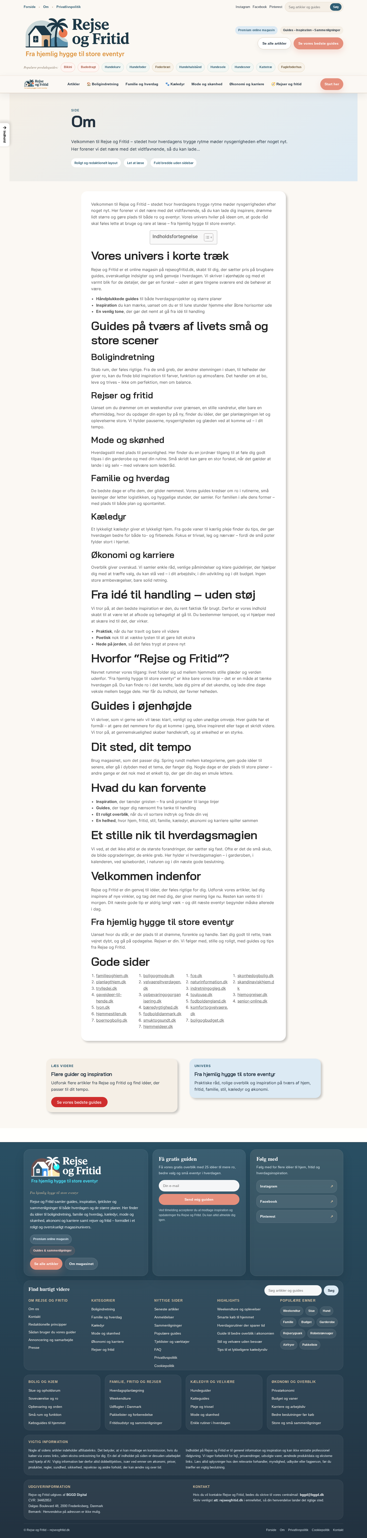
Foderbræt (162, 67)
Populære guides (167, 1333)
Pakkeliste (309, 1345)
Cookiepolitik (164, 1366)
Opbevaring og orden (45, 1407)
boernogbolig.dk (111, 1020)
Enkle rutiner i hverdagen (210, 1423)
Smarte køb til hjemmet (235, 1317)
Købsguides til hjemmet (46, 1423)
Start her (332, 84)
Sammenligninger (168, 1325)
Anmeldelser (164, 1317)
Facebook (260, 7)
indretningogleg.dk (208, 988)
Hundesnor (242, 67)
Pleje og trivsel (201, 1407)
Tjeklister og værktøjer (171, 1342)
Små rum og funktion (44, 1415)
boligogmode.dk (158, 975)
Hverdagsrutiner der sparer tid (241, 1325)
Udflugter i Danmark (125, 1407)
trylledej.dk (106, 988)
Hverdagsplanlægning (127, 1390)
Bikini (68, 67)
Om (46, 7)
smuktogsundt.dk (159, 1020)
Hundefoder (138, 67)
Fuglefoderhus (291, 67)
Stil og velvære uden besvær (239, 1342)
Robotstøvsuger (321, 1333)
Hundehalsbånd (190, 67)
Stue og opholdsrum (44, 1390)
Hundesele (218, 67)
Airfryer (288, 1345)
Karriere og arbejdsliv (288, 1407)
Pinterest (275, 7)
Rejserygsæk (292, 1333)
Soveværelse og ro (43, 1398)
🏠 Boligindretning (103, 84)
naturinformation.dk (209, 981)
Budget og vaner (285, 1398)
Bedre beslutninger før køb (293, 1415)
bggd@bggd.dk (312, 1495)
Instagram (243, 7)
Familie (288, 1322)
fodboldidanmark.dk (162, 1013)
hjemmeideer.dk (158, 1026)
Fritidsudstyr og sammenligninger (136, 1423)
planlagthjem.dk (111, 981)
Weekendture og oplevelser (239, 1309)
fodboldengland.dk (208, 1000)
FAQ (157, 1350)
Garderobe (327, 1322)
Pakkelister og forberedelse (131, 1415)
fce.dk (196, 975)
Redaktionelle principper (47, 1324)
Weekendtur (291, 1311)
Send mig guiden (198, 1199)
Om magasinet (81, 1264)
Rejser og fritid (102, 1350)
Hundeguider (200, 1390)
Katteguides (199, 1398)
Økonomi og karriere (246, 84)
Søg (336, 7)
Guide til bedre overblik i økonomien (245, 1333)
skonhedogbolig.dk (255, 975)
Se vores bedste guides (318, 43)
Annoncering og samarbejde (50, 1340)
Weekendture (120, 1398)
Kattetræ (265, 67)
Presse (33, 1348)
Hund (326, 1311)
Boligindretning (103, 1309)
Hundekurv (113, 67)
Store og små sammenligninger (296, 1423)
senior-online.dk (252, 1000)
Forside (29, 7)
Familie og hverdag (142, 84)
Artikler (73, 84)
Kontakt (34, 1317)
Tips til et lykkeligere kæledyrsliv (242, 1350)
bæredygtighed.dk (160, 1007)
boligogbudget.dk (207, 1020)
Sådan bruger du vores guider (52, 1332)
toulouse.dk (201, 994)
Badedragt (88, 67)
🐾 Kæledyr (174, 84)
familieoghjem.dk (112, 975)
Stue (311, 1311)
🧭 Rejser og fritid (286, 84)
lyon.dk (103, 1007)
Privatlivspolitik (68, 7)
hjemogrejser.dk (252, 994)
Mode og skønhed (206, 84)
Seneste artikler (166, 1309)
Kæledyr (97, 1325)
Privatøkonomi (283, 1390)
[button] (4, 134)
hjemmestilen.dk (111, 1013)
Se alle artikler (274, 43)
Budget (306, 1322)
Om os (33, 1309)
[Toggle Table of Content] (206, 237)
